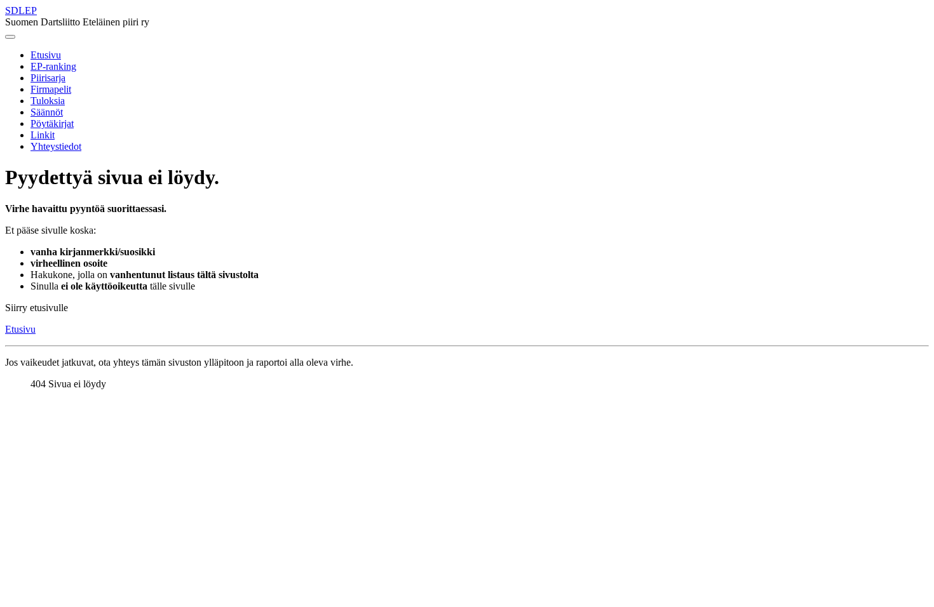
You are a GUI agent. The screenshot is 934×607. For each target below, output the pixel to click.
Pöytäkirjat (52, 123)
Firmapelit (50, 89)
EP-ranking (53, 66)
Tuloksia (47, 100)
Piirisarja (47, 77)
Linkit (42, 135)
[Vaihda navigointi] (10, 37)
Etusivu (45, 55)
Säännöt (46, 112)
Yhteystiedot (55, 146)
